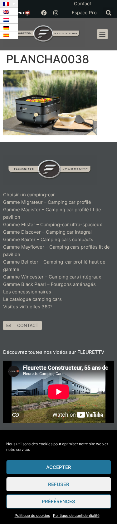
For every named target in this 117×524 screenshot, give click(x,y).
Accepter (58, 467)
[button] (108, 12)
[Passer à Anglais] (9, 12)
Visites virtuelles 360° (27, 307)
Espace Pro (84, 13)
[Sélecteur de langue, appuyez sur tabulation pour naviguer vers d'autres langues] (9, 3)
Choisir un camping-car (29, 195)
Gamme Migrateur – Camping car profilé (47, 202)
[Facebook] (44, 13)
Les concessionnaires (27, 292)
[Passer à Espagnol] (9, 35)
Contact (82, 4)
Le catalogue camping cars (32, 299)
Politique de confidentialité (76, 515)
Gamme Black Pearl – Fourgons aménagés (49, 284)
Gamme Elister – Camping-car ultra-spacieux (52, 224)
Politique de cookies (32, 515)
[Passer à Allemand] (9, 27)
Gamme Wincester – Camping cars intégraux (52, 277)
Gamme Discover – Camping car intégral (47, 232)
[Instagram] (56, 13)
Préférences (58, 501)
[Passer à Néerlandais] (9, 19)
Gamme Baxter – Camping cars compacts (48, 239)
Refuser (58, 484)
